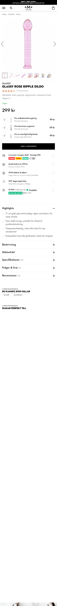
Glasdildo (11, 14)
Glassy (18, 14)
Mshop (4, 14)
